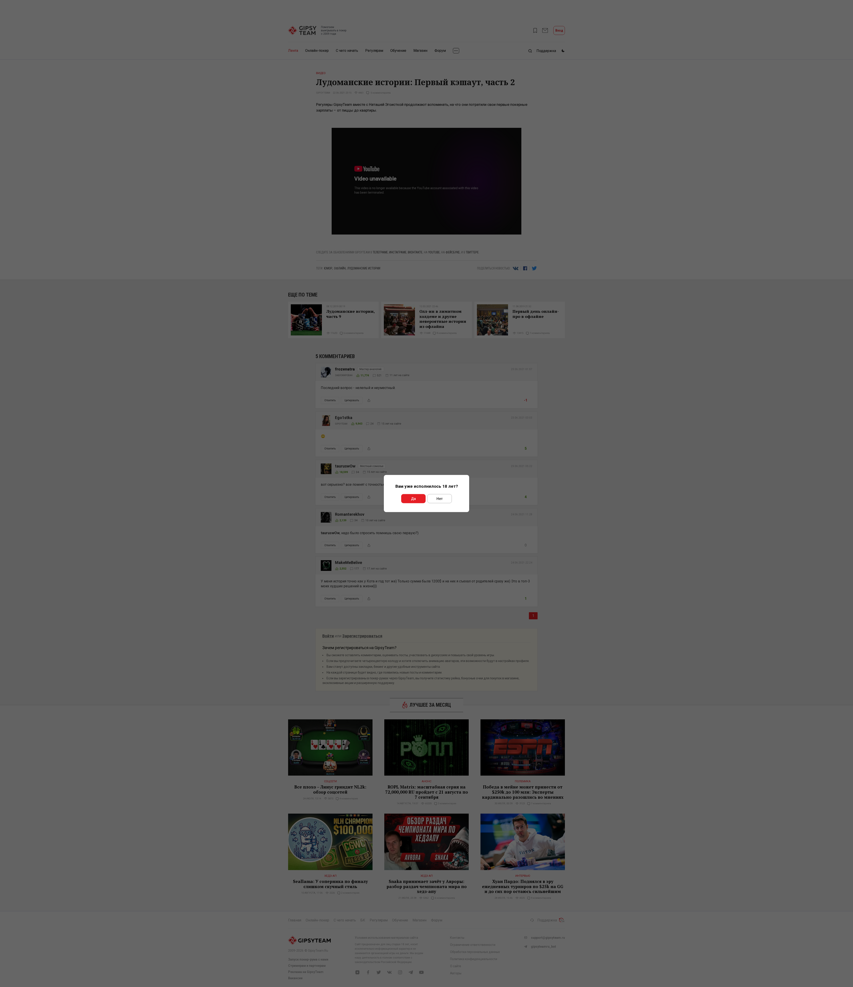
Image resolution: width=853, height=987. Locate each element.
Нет (439, 499)
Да (413, 499)
